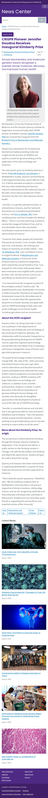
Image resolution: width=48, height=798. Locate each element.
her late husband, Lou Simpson (24, 173)
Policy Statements (28, 794)
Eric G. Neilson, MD (23, 214)
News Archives (29, 775)
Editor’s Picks (29, 772)
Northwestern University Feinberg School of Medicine (21, 2)
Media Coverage (6, 780)
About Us (27, 777)
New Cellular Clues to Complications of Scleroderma (19, 758)
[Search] (42, 20)
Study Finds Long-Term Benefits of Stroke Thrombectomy (20, 553)
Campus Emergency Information (11, 794)
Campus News (7, 35)
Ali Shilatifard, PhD (10, 252)
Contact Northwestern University (11, 791)
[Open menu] (45, 6)
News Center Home (7, 772)
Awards (5, 511)
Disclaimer (26, 791)
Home (4, 26)
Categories (5, 775)
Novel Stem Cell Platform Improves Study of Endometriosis (21, 634)
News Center (16, 11)
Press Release (33, 511)
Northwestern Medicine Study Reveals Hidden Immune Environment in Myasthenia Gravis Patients (21, 716)
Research (41, 511)
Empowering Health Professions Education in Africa (21, 674)
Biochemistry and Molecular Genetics (16, 511)
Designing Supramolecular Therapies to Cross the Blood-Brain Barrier (23, 593)
